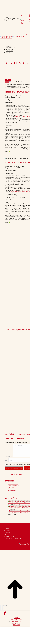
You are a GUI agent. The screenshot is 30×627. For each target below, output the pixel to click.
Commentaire (9, 456)
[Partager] (2, 605)
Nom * (6, 460)
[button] (13, 43)
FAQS (5, 534)
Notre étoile (11, 487)
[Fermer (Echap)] (0, 605)
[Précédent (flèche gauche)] (0, 608)
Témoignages (12, 490)
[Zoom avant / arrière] (6, 605)
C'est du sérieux (13, 484)
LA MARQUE (8, 528)
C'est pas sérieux (13, 486)
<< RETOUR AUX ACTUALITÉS (14, 474)
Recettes (7, 82)
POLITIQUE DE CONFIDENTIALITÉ (13, 538)
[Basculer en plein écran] (4, 605)
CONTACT (7, 532)
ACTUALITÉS (7, 530)
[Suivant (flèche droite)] (2, 608)
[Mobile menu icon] (0, 31)
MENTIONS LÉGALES (10, 536)
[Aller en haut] (15, 604)
